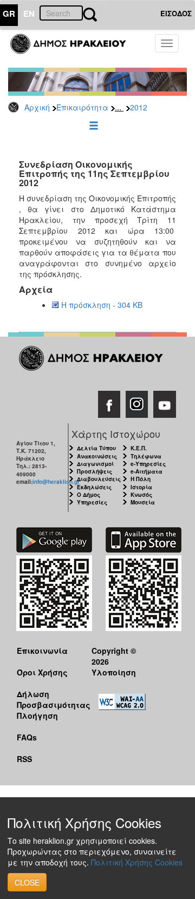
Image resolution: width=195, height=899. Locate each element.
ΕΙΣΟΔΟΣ (176, 13)
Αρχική (37, 107)
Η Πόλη (141, 479)
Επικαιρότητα (82, 107)
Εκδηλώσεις (94, 487)
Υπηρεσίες (92, 502)
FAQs (27, 737)
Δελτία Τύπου (96, 448)
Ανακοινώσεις (97, 456)
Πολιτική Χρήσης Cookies (137, 862)
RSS (24, 758)
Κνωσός (141, 494)
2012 (138, 107)
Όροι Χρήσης (42, 672)
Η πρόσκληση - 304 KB (101, 304)
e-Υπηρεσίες (148, 464)
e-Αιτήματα (146, 471)
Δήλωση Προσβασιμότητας (46, 699)
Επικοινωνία (42, 650)
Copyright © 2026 (114, 655)
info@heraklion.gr (56, 481)
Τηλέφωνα (146, 456)
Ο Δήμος (88, 494)
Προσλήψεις (94, 471)
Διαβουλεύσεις (99, 479)
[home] (74, 49)
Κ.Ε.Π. (139, 448)
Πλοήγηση (37, 715)
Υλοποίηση (114, 672)
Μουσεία (143, 502)
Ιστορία (141, 487)
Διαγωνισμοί (95, 464)
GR (9, 13)
